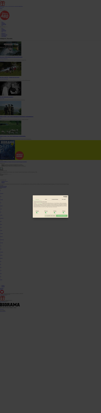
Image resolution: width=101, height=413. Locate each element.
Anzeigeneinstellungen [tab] (55, 199)
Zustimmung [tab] (37, 199)
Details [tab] (46, 199)
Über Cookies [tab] (64, 199)
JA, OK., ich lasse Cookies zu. (62, 215)
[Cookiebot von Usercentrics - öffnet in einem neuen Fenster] (63, 196)
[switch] (46, 212)
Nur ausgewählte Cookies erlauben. (50, 215)
